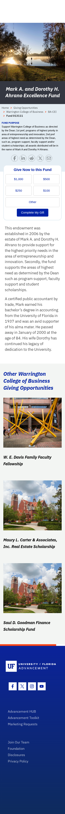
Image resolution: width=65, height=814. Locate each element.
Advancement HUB (22, 711)
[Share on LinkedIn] (24, 159)
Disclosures (16, 755)
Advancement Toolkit (23, 717)
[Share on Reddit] (32, 159)
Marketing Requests (23, 724)
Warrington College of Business (24, 111)
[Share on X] (41, 159)
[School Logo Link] (30, 666)
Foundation (16, 748)
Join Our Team (18, 742)
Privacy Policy (18, 761)
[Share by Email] (49, 159)
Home (5, 107)
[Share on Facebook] (15, 159)
